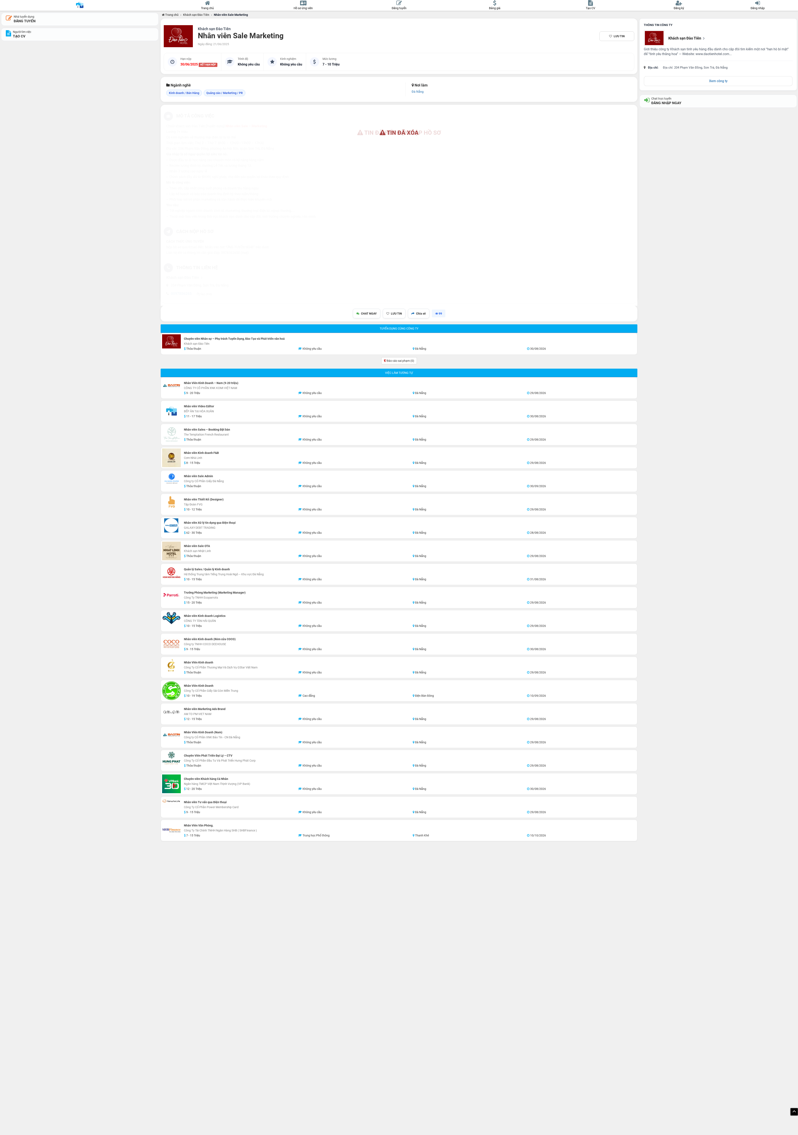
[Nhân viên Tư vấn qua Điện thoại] (171, 803)
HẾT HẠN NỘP (208, 64)
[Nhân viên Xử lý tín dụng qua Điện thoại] (171, 525)
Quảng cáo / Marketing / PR (224, 93)
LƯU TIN (619, 36)
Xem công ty (718, 81)
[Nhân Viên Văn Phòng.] (171, 830)
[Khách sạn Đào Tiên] (178, 36)
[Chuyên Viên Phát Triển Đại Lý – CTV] (171, 758)
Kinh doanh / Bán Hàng (184, 93)
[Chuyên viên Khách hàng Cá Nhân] (171, 783)
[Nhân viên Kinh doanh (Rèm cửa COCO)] (171, 644)
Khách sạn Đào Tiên (196, 14)
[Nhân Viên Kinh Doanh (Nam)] (171, 735)
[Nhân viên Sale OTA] (171, 551)
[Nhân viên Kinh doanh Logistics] (171, 618)
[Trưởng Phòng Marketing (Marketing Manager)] (171, 595)
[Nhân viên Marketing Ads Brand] (171, 712)
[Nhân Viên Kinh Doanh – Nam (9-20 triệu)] (171, 386)
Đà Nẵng (418, 92)
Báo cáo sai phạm (400, 360)
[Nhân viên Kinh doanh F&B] (171, 457)
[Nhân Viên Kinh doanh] (171, 665)
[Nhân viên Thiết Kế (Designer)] (171, 502)
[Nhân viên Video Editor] (171, 411)
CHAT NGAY (369, 313)
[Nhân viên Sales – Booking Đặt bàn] (171, 434)
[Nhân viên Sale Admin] (171, 479)
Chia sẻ (421, 313)
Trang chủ (172, 14)
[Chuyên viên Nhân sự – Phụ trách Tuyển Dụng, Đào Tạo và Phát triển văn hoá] (171, 341)
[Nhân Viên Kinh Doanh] (171, 690)
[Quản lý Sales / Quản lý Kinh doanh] (171, 574)
